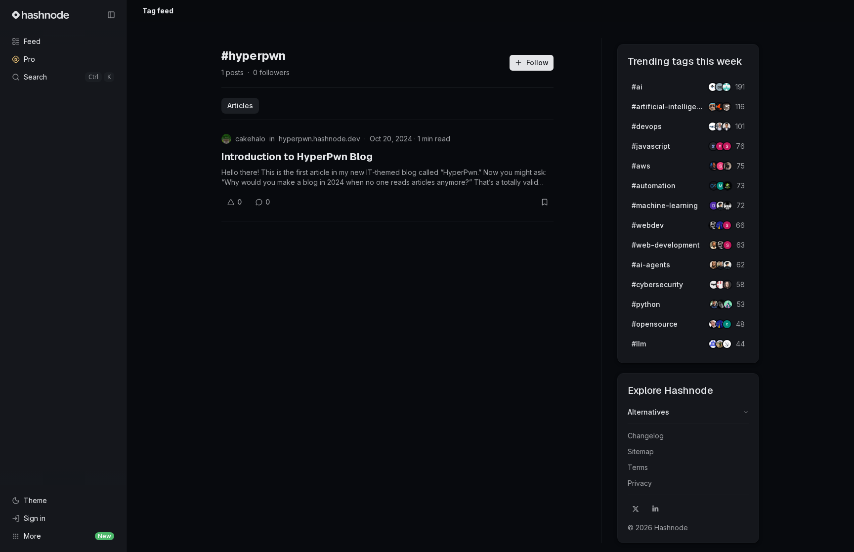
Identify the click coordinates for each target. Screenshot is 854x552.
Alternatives (648, 412)
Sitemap (641, 451)
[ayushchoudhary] (727, 166)
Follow (537, 62)
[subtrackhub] (728, 304)
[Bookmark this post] (545, 202)
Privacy (640, 483)
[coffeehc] (726, 107)
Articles (240, 105)
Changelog (646, 435)
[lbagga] (726, 126)
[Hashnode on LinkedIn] (655, 509)
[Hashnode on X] (635, 509)
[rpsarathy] (726, 87)
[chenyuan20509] (727, 324)
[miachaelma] (727, 265)
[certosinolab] (727, 146)
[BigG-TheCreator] (727, 285)
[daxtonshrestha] (727, 206)
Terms (638, 467)
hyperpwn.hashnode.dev (319, 138)
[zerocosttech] (727, 186)
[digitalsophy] (727, 344)
